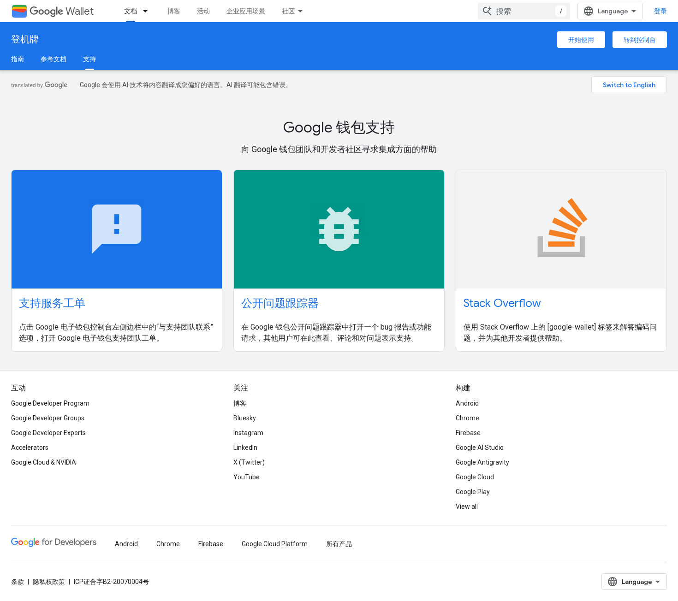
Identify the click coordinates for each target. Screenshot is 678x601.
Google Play (473, 491)
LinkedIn (245, 447)
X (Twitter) (249, 462)
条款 (17, 581)
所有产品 (339, 544)
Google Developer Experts (48, 432)
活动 (203, 11)
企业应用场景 (245, 11)
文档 (130, 11)
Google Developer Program (50, 403)
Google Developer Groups (47, 418)
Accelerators (29, 447)
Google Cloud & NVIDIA (43, 462)
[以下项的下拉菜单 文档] (148, 11)
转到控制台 (640, 39)
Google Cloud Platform (275, 544)
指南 (17, 59)
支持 (89, 59)
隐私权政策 (49, 581)
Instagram (248, 432)
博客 (173, 11)
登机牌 (25, 39)
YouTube (246, 477)
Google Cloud (475, 477)
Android (467, 403)
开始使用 (581, 39)
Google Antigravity (482, 462)
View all (467, 506)
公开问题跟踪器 (280, 303)
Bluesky (244, 418)
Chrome (467, 418)
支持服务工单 (52, 303)
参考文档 (53, 59)
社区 (288, 11)
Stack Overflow (502, 303)
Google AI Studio (480, 447)
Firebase (468, 432)
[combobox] (524, 11)
